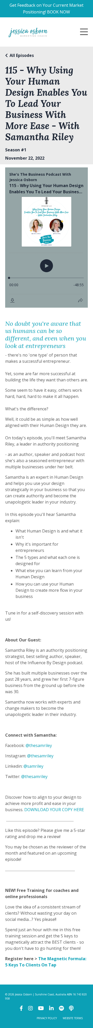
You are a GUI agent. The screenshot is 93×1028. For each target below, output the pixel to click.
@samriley (33, 766)
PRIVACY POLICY (47, 1018)
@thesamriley (39, 745)
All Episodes (22, 55)
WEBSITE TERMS (73, 1018)
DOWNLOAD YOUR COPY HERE (54, 809)
